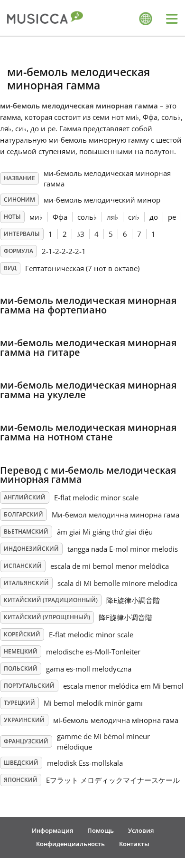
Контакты (134, 843)
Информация (52, 830)
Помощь (100, 830)
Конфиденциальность (70, 843)
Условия (141, 830)
